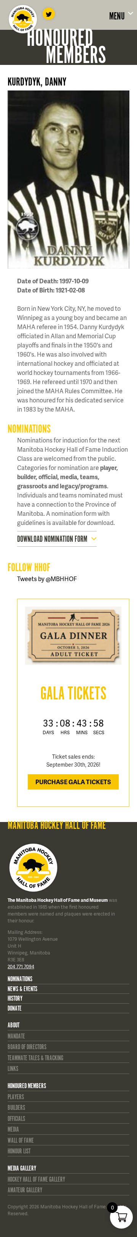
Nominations (20, 979)
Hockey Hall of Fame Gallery (36, 1180)
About (13, 1025)
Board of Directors (27, 1047)
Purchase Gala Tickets (73, 781)
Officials (16, 1119)
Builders (16, 1108)
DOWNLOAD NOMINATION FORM (52, 539)
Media (13, 1130)
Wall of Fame (21, 1141)
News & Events (22, 989)
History (15, 999)
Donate (15, 1008)
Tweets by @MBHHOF (47, 578)
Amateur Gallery (25, 1190)
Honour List (19, 1151)
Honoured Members (27, 1086)
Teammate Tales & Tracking (35, 1058)
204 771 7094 (21, 966)
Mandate (16, 1036)
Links (13, 1069)
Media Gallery (22, 1168)
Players (16, 1097)
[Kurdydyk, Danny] (73, 179)
